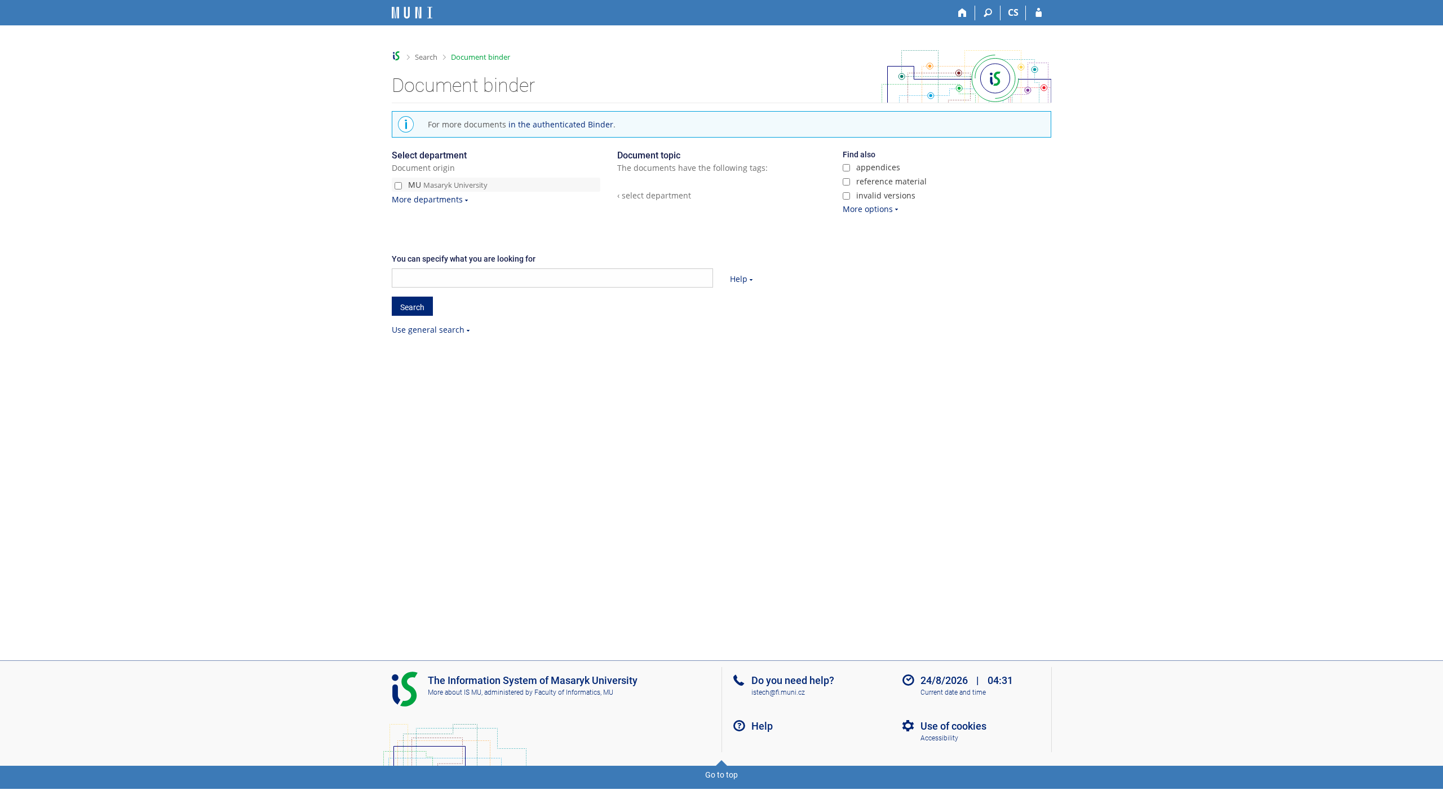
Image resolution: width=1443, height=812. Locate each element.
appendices (877, 167)
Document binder (480, 57)
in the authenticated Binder (560, 124)
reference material (890, 181)
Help (738, 278)
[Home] (962, 13)
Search (426, 57)
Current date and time (953, 692)
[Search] (988, 13)
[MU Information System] (396, 56)
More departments (427, 199)
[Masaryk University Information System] (412, 12)
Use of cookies (953, 726)
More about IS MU (454, 692)
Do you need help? (792, 680)
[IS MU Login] (1038, 13)
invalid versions (884, 195)
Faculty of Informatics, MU (573, 692)
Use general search (428, 329)
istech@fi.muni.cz (778, 692)
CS (1013, 12)
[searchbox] (552, 278)
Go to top (721, 774)
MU (447, 184)
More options (868, 209)
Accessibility (939, 738)
